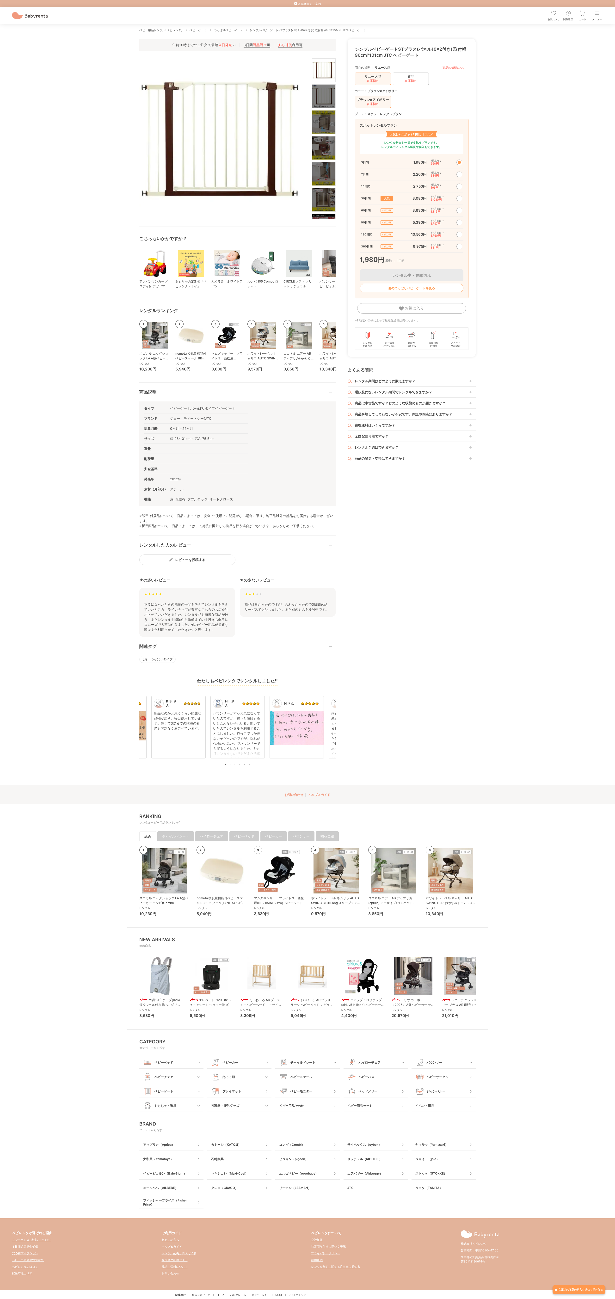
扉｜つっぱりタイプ (158, 659)
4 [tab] (240, 764)
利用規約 (317, 1260)
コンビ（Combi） (292, 1144)
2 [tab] (230, 764)
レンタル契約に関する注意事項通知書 (335, 1266)
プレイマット (231, 1091)
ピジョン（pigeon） (293, 1159)
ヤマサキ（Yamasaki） (431, 1144)
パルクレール (238, 1295)
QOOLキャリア (297, 1295)
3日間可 (257, 45)
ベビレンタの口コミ (25, 1266)
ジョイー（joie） (427, 1159)
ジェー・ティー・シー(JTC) (191, 418)
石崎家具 (217, 1159)
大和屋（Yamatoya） (158, 1159)
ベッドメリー (368, 1091)
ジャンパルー (436, 1091)
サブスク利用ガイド (175, 1260)
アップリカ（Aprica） (159, 1144)
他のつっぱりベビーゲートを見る (411, 288)
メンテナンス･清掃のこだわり (31, 1240)
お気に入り (414, 308)
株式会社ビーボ (201, 1295)
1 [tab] (225, 764)
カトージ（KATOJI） (226, 1144)
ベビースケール (301, 1077)
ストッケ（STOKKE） (431, 1173)
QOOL (279, 1295)
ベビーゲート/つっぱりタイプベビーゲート (202, 408)
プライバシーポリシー (325, 1253)
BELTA (220, 1295)
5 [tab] (244, 764)
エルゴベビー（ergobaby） (298, 1173)
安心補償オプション (25, 1253)
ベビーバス (366, 1077)
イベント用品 (424, 1106)
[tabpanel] (237, 729)
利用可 (290, 45)
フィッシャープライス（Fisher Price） (165, 1202)
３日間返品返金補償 (25, 1246)
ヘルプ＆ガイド (319, 795)
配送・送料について (175, 1266)
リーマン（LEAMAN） (295, 1188)
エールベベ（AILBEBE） (160, 1188)
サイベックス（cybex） (364, 1144)
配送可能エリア (22, 1273)
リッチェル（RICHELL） (364, 1159)
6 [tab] (249, 764)
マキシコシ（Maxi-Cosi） (229, 1173)
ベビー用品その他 (291, 1106)
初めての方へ (170, 1240)
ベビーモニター (301, 1091)
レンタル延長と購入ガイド (179, 1253)
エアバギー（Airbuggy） (365, 1173)
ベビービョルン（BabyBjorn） (165, 1173)
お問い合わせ (294, 795)
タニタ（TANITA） (429, 1188)
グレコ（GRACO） (224, 1188)
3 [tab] (235, 764)
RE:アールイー (260, 1295)
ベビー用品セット (359, 1106)
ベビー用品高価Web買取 (28, 1260)
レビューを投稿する (190, 560)
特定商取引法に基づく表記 (328, 1246)
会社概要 (317, 1240)
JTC (350, 1188)
